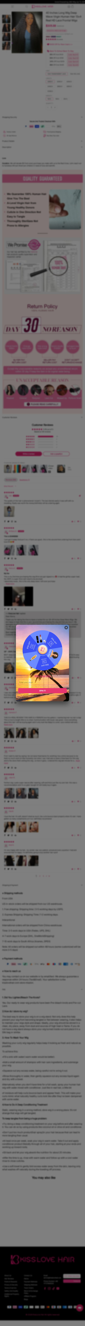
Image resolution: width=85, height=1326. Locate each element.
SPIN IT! (42, 691)
